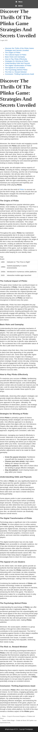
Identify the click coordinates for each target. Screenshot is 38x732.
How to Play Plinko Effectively (16, 59)
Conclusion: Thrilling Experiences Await (19, 74)
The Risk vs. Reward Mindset (16, 72)
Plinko (22, 189)
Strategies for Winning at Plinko (16, 61)
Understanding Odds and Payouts (17, 63)
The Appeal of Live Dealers (15, 68)
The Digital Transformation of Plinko (18, 65)
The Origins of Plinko (12, 52)
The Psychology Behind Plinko (16, 70)
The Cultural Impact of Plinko (15, 55)
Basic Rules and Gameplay (15, 57)
